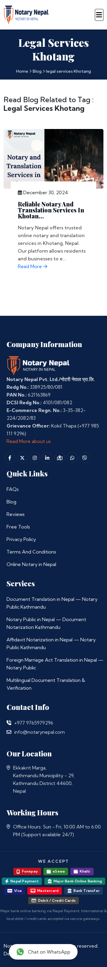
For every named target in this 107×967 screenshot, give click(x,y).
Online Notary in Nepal (31, 564)
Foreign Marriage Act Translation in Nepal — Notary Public (55, 664)
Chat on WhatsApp (49, 952)
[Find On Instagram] (34, 457)
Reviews (16, 514)
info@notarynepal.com (39, 732)
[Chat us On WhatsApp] (72, 457)
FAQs (13, 489)
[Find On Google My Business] (59, 457)
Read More (30, 266)
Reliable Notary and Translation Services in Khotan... (51, 210)
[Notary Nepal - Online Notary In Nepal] (26, 14)
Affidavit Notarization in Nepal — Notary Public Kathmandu (51, 643)
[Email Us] (9, 732)
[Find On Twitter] (22, 457)
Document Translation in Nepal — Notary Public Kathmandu (52, 603)
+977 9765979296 (33, 723)
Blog (37, 71)
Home (22, 71)
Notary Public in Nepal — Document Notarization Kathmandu (46, 623)
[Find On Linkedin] (47, 457)
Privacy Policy (21, 539)
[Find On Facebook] (9, 457)
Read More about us (29, 441)
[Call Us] (9, 723)
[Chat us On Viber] (84, 457)
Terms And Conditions (31, 552)
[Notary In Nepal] (38, 365)
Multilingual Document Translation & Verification (46, 684)
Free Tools (18, 527)
